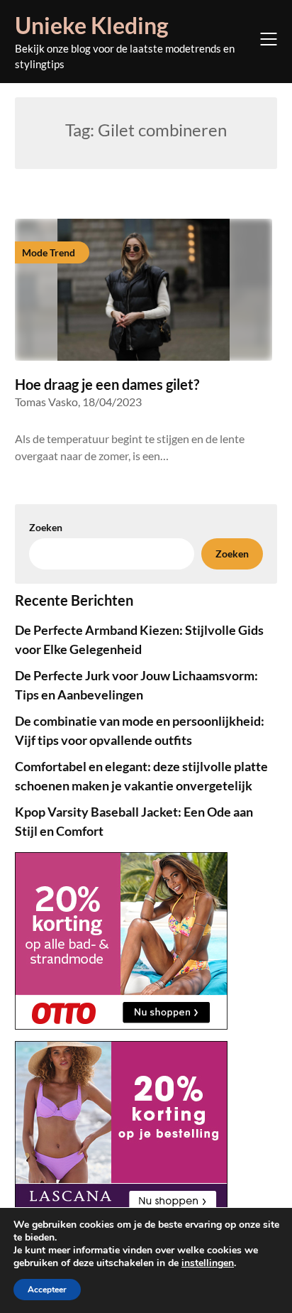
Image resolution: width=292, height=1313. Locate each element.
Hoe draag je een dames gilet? (107, 384)
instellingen (207, 1263)
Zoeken (45, 527)
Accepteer (47, 1289)
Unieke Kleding (92, 25)
